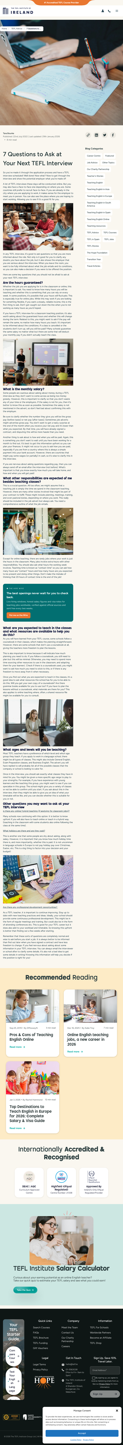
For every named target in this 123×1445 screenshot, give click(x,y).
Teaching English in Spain (99, 212)
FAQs (36, 1332)
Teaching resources (96, 226)
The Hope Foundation (97, 252)
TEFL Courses (110, 232)
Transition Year (94, 259)
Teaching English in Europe (99, 196)
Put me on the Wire (18, 615)
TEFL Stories (93, 246)
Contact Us (68, 1332)
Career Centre (93, 156)
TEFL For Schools (99, 1327)
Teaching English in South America (99, 204)
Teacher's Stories (95, 176)
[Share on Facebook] (112, 135)
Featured (109, 156)
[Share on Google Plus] (88, 135)
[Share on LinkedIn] (96, 135)
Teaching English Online (98, 219)
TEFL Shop (95, 1343)
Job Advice (92, 162)
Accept (82, 1433)
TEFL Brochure (41, 1337)
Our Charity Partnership (98, 169)
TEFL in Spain (93, 239)
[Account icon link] (102, 10)
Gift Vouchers (40, 1348)
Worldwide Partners (100, 1332)
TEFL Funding (40, 1343)
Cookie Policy (75, 1440)
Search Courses (41, 1327)
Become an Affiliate (100, 1337)
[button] (117, 1410)
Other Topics (108, 162)
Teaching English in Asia (98, 189)
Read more (17, 1046)
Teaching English (95, 182)
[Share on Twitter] (104, 135)
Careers (66, 1346)
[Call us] (109, 11)
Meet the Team (70, 1327)
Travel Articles (93, 266)
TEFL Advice (93, 232)
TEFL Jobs (109, 239)
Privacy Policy (88, 1440)
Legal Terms (39, 1364)
